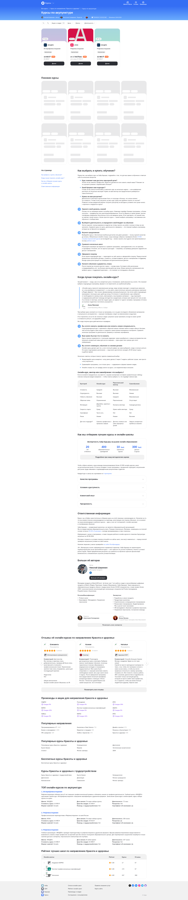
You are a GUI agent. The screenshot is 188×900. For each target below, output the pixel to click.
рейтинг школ (91, 241)
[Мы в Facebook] (133, 885)
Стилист (44, 750)
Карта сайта (99, 888)
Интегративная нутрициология (57, 655)
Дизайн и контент (118, 727)
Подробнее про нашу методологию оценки (112, 457)
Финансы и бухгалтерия (120, 730)
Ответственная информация (50, 186)
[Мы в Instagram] (139, 885)
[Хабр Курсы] (46, 3)
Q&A (45, 888)
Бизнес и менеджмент (48, 730)
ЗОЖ (114, 750)
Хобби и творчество (83, 733)
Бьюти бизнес (45, 748)
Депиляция (80, 778)
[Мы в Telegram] (142, 885)
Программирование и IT (49, 727)
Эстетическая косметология (122, 748)
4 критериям (107, 473)
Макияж (79, 748)
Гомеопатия (81, 780)
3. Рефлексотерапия (49, 830)
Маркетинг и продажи (84, 730)
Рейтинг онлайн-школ (75, 888)
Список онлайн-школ (74, 885)
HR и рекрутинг (46, 733)
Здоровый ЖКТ (123, 655)
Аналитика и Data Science (85, 727)
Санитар (85, 655)
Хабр (46, 885)
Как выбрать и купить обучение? (51, 175)
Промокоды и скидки (74, 892)
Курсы (46, 895)
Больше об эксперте (98, 578)
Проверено (100, 17)
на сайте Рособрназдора (112, 544)
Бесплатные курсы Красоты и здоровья (53, 763)
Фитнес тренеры (82, 750)
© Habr (144, 895)
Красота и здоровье (119, 733)
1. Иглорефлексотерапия (51, 792)
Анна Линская (93, 305)
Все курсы (44, 8)
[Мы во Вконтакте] (136, 885)
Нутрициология (82, 745)
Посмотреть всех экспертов (112, 625)
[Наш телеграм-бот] (145, 885)
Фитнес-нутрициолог (119, 778)
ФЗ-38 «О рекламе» (95, 531)
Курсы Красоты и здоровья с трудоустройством (56, 775)
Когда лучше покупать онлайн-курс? (52, 178)
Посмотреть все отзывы (94, 689)
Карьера (47, 892)
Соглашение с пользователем (77, 895)
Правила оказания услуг (102, 885)
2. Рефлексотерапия (49, 813)
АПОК (49, 818)
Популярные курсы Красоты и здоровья (54, 745)
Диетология (116, 745)
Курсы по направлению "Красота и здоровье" (65, 8)
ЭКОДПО (50, 801)
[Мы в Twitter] (130, 885)
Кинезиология (45, 780)
